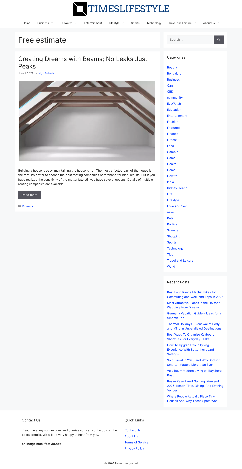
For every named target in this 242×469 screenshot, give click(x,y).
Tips (170, 254)
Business (43, 23)
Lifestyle (114, 23)
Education (174, 109)
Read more (29, 195)
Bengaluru (174, 73)
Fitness (172, 140)
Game (171, 158)
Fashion (172, 122)
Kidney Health (177, 188)
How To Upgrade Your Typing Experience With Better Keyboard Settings (190, 349)
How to (172, 176)
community (175, 97)
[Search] (219, 39)
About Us (209, 23)
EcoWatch (66, 23)
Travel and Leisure (180, 23)
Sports (135, 23)
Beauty (172, 67)
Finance (172, 134)
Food (170, 146)
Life (169, 194)
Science (172, 230)
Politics (172, 224)
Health (171, 164)
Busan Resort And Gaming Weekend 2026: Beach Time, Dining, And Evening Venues (195, 386)
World (171, 266)
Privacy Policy (134, 448)
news (171, 212)
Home (26, 23)
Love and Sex (177, 206)
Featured (173, 128)
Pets (170, 218)
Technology (154, 23)
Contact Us (132, 430)
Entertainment (93, 23)
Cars (170, 85)
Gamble (172, 152)
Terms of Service (136, 442)
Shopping (173, 236)
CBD (170, 91)
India (170, 182)
